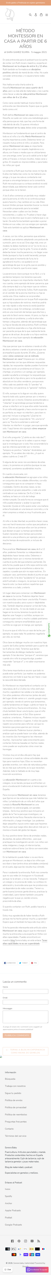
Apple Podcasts (13, 1210)
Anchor (8, 1203)
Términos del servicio (15, 1135)
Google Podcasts (13, 1224)
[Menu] (46, 15)
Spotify (8, 1196)
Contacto (9, 1128)
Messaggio (7, 1008)
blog (13, 940)
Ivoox (7, 1189)
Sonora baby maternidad (23, 1263)
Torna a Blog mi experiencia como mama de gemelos (27, 1051)
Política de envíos (13, 1100)
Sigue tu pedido (13, 1093)
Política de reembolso (16, 1114)
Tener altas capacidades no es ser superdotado (25, 942)
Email (5, 997)
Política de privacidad (15, 1107)
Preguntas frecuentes (16, 1121)
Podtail (8, 1217)
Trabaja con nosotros (15, 1086)
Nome (5, 987)
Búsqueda (10, 1078)
